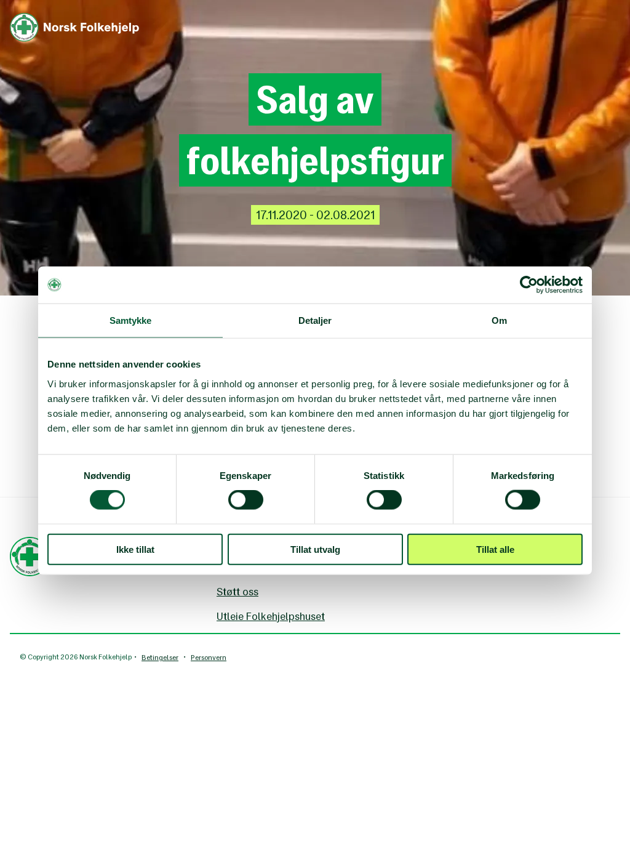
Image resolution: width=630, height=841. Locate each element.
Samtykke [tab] (131, 320)
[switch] (245, 500)
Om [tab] (499, 320)
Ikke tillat (135, 549)
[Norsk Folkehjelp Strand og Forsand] (74, 19)
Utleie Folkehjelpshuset (271, 616)
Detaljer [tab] (315, 320)
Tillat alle (495, 549)
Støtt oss (237, 591)
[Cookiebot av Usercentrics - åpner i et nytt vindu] (529, 285)
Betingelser (160, 657)
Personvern (208, 657)
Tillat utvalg (315, 549)
